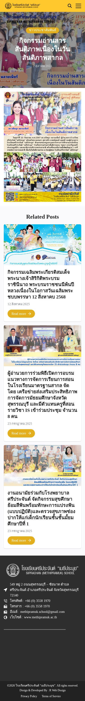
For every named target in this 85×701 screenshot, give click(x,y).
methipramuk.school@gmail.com (42, 612)
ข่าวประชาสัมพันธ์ (42, 30)
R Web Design (57, 690)
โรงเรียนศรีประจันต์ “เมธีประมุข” (35, 685)
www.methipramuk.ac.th (40, 617)
